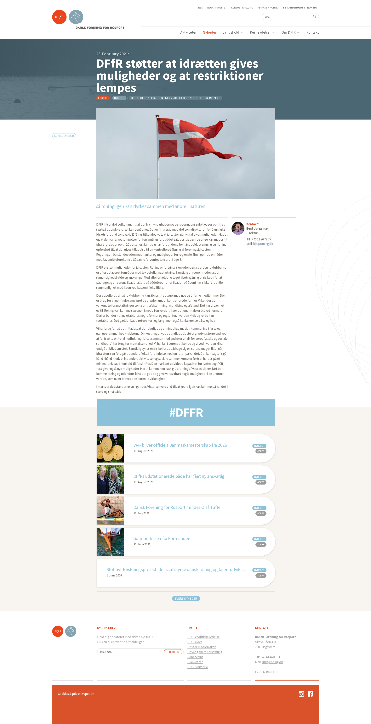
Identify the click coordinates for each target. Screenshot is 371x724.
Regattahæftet (217, 7)
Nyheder (209, 32)
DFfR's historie (197, 667)
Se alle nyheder (64, 136)
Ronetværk (195, 657)
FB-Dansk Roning (268, 7)
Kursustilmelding (242, 7)
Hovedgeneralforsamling (204, 652)
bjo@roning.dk (263, 244)
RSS (200, 7)
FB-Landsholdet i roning (300, 7)
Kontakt (312, 32)
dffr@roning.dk (272, 662)
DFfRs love (194, 642)
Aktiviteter (188, 32)
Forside (103, 98)
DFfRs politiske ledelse (203, 637)
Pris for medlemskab (201, 647)
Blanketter (195, 662)
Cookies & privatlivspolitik (76, 694)
